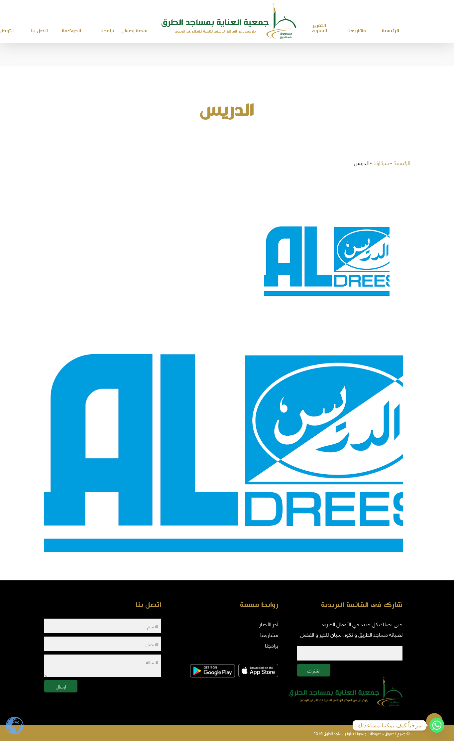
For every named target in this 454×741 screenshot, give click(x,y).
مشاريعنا (356, 31)
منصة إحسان (134, 31)
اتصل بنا (39, 31)
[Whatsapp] (436, 725)
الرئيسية (402, 162)
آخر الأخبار (268, 624)
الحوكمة (71, 31)
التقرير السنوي (319, 28)
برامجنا (107, 31)
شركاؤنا (381, 162)
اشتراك (313, 670)
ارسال (61, 686)
